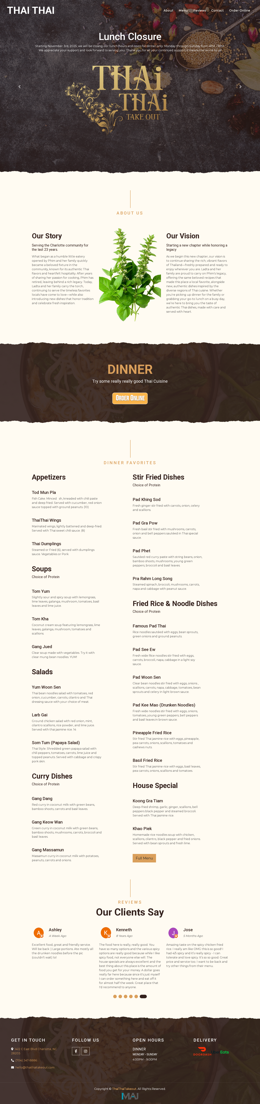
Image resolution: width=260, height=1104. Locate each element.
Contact (217, 10)
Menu (183, 10)
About (169, 10)
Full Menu (144, 858)
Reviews (199, 10)
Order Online (239, 10)
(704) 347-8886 (26, 1060)
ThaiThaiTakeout (124, 1089)
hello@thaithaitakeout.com (34, 1067)
